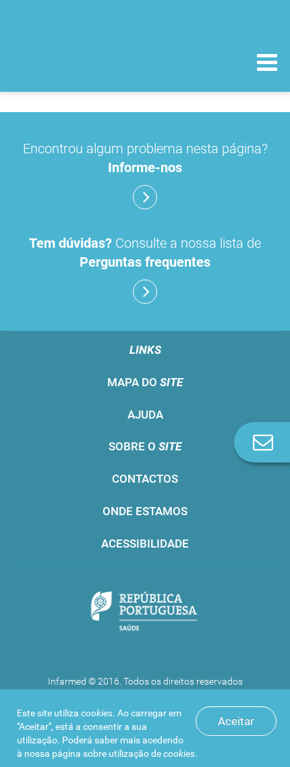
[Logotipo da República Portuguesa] (145, 613)
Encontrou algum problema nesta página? (145, 158)
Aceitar (236, 721)
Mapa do (145, 382)
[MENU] (267, 64)
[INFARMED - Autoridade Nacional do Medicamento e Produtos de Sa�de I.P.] (80, 62)
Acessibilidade (145, 543)
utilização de (152, 753)
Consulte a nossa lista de (145, 252)
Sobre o (145, 446)
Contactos (145, 478)
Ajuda (145, 414)
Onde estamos (145, 511)
